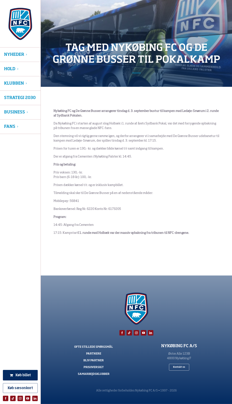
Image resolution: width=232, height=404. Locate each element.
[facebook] (5, 398)
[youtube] (27, 398)
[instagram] (20, 398)
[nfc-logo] (20, 24)
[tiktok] (13, 398)
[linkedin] (35, 398)
